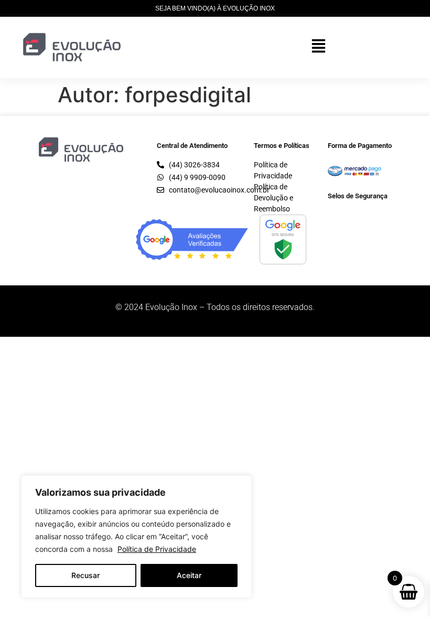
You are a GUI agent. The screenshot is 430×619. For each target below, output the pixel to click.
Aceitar (189, 575)
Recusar (85, 575)
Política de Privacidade (156, 549)
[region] (136, 536)
